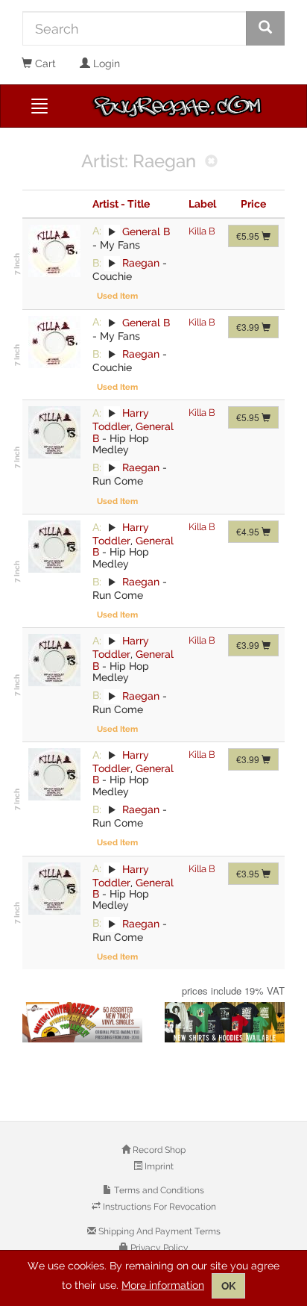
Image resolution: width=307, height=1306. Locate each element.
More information (162, 1285)
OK (228, 1286)
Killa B (202, 231)
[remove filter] (211, 162)
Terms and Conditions (158, 1190)
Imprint (158, 1166)
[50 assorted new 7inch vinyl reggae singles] (82, 1022)
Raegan (140, 263)
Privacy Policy (158, 1248)
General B (146, 231)
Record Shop (158, 1150)
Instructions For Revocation (158, 1206)
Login (105, 63)
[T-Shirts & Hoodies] (225, 1022)
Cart (44, 63)
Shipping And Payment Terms (158, 1231)
